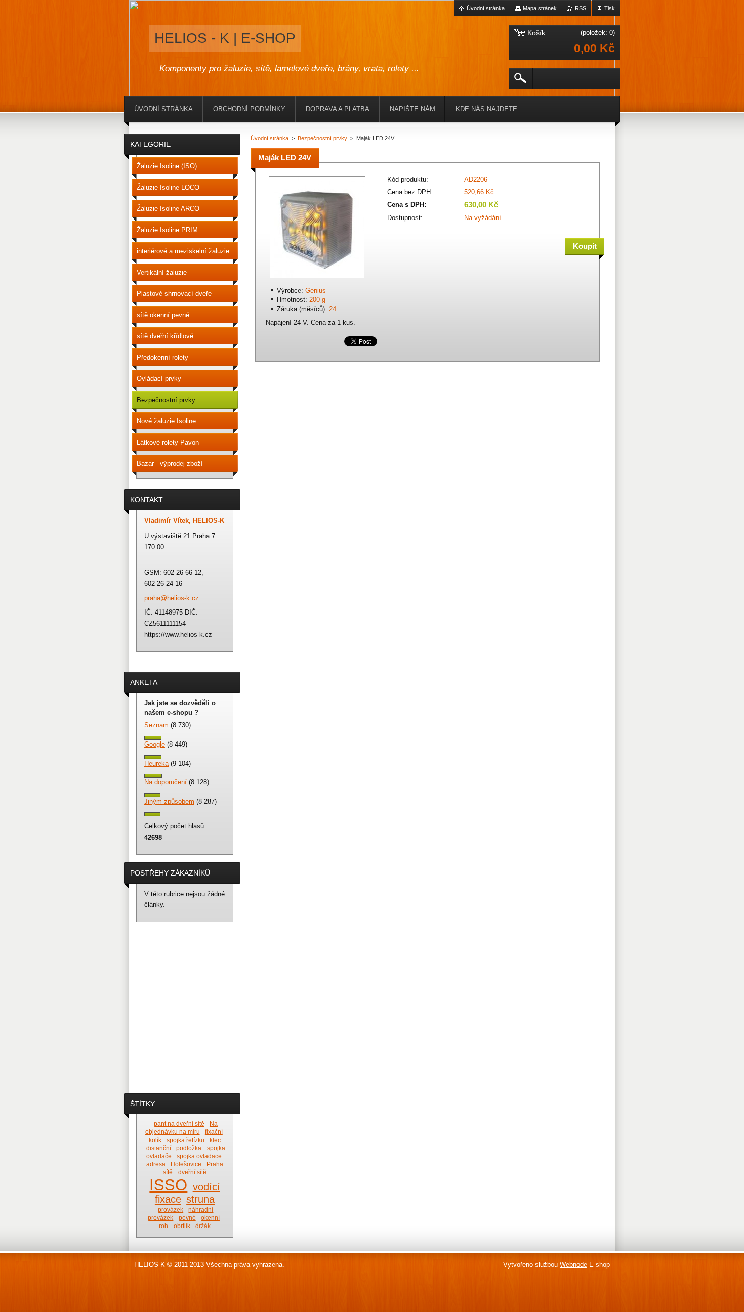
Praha (214, 1164)
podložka (188, 1148)
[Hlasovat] (152, 737)
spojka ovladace (199, 1156)
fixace (168, 1199)
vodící (206, 1186)
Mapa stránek (540, 8)
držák (203, 1225)
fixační (214, 1131)
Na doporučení (165, 782)
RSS (580, 8)
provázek (170, 1209)
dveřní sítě (192, 1172)
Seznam (156, 725)
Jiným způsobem (169, 801)
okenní (210, 1217)
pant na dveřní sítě (179, 1123)
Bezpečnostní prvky (322, 138)
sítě (168, 1172)
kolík (155, 1139)
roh (163, 1225)
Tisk (609, 8)
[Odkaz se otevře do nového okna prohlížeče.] (317, 280)
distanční (158, 1148)
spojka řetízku (185, 1139)
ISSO (168, 1184)
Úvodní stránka (269, 138)
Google (154, 744)
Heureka (156, 763)
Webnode (573, 1265)
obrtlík (182, 1225)
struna (200, 1199)
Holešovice (186, 1164)
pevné (187, 1217)
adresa (156, 1164)
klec (215, 1139)
